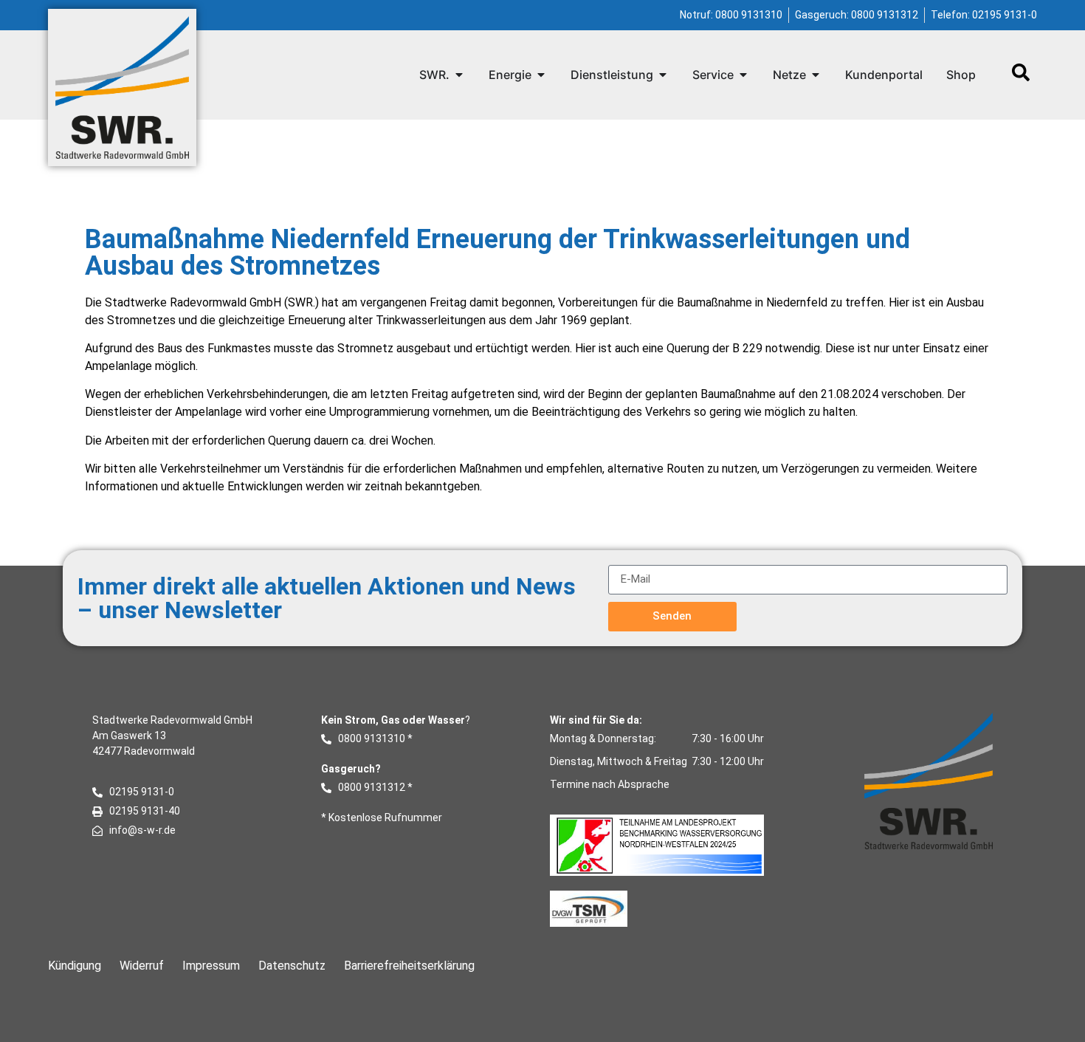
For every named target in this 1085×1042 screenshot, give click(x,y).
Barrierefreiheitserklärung (409, 966)
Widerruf (142, 966)
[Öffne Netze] (816, 74)
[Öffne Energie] (541, 74)
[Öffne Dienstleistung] (663, 74)
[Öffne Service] (743, 74)
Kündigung (74, 966)
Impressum (211, 966)
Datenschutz (292, 966)
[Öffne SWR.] (459, 74)
